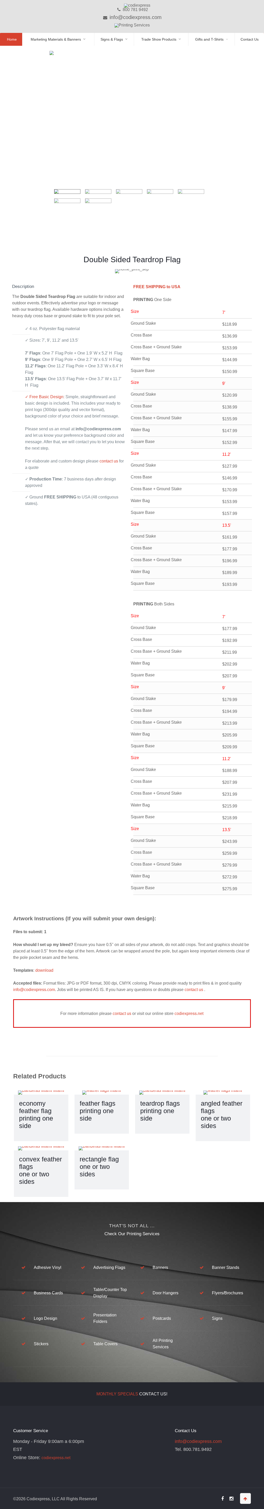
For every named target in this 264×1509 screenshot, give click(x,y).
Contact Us (250, 39)
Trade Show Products (158, 39)
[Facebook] (222, 1499)
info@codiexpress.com (135, 17)
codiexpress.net (189, 1013)
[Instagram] (231, 1499)
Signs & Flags (112, 39)
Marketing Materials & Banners (56, 39)
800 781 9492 (135, 9)
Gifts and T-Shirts (209, 39)
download (44, 970)
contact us (109, 461)
